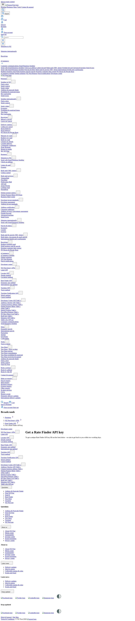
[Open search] (3, 9)
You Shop (8, 499)
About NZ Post (10, 531)
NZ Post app (9, 502)
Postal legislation (10, 539)
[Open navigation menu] (3, 4)
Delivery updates (10, 567)
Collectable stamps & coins (14, 571)
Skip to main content (8, 2)
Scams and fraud (10, 573)
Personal (4, 7)
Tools (19, 7)
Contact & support (27, 7)
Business (10, 7)
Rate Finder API (10, 423)
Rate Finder (9, 497)
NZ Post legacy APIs (12, 420)
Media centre (9, 533)
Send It (7, 495)
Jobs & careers (10, 569)
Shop (15, 7)
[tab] (10, 66)
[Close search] (3, 40)
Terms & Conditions (7, 619)
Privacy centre (10, 540)
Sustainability (9, 535)
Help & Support (6, 617)
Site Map (16, 617)
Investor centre (10, 537)
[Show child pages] (9, 78)
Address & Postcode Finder (14, 491)
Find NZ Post (9, 493)
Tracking (8, 501)
